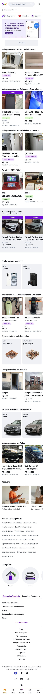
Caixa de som (23, 539)
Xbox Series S (6, 548)
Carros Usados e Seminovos (13, 607)
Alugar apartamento (8, 552)
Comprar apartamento (27, 548)
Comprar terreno (7, 556)
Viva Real (21, 659)
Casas (4, 618)
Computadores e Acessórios (13, 614)
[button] (21, 4)
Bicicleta (15, 548)
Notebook (32, 539)
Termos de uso (21, 636)
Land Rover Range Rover (23, 527)
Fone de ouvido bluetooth (29, 544)
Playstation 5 (12, 539)
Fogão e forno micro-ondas (11, 544)
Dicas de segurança (21, 633)
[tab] (11, 596)
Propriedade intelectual (21, 643)
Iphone (24, 535)
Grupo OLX (21, 653)
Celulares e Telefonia (10, 603)
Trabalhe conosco (21, 649)
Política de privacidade (22, 639)
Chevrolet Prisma (7, 531)
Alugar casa (32, 552)
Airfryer (4, 539)
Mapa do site (21, 646)
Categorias (9, 16)
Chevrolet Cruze (14, 535)
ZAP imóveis (21, 656)
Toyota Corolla (19, 531)
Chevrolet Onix (6, 523)
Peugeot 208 (17, 523)
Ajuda (21, 629)
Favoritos (25, 16)
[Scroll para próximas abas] (39, 596)
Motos (4, 610)
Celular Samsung (33, 535)
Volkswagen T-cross (29, 523)
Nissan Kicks (30, 531)
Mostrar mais (23, 622)
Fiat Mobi (5, 535)
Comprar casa (21, 552)
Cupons (37, 16)
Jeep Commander (8, 527)
